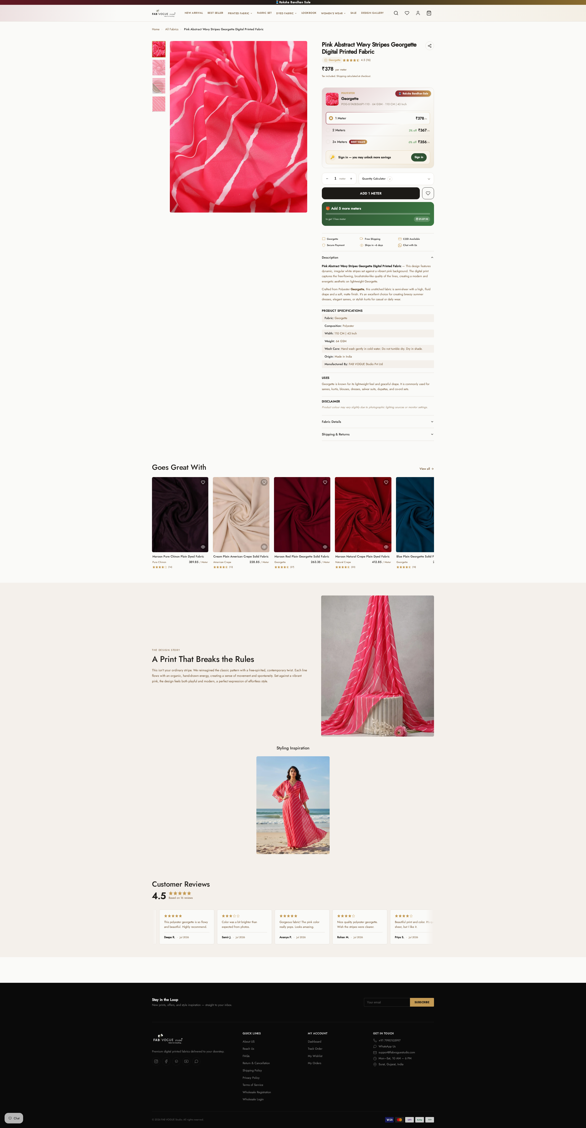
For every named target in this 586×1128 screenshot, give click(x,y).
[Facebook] (166, 1061)
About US (249, 1041)
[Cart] (429, 13)
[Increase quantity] (351, 178)
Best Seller (215, 13)
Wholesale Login (253, 1099)
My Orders (314, 1063)
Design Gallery (372, 13)
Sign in (419, 157)
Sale (353, 13)
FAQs (246, 1056)
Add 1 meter (370, 193)
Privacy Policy (251, 1078)
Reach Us (248, 1048)
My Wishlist (315, 1056)
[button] (389, 178)
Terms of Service (253, 1085)
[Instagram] (156, 1061)
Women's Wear (332, 13)
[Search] (396, 13)
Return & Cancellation (256, 1063)
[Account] (418, 13)
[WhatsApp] (196, 1061)
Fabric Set (264, 13)
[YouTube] (186, 1061)
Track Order (315, 1048)
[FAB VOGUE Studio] (164, 13)
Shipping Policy (252, 1070)
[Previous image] (177, 126)
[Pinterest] (176, 1061)
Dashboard (314, 1041)
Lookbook (309, 13)
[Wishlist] (407, 13)
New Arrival (194, 13)
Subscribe (422, 1002)
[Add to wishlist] (428, 193)
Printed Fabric (239, 13)
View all (425, 469)
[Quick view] (203, 547)
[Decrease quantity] (327, 178)
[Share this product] (429, 45)
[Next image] (299, 126)
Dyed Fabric (285, 13)
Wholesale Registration (257, 1092)
